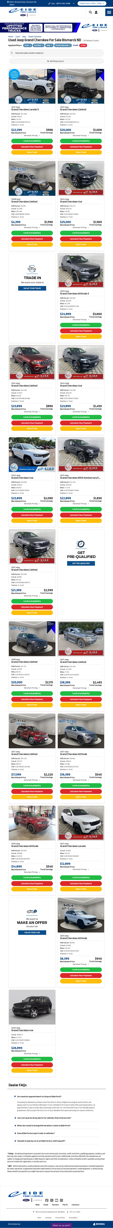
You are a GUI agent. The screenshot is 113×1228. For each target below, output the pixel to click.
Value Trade (32, 152)
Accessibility (73, 1218)
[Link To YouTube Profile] (56, 1200)
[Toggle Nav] (109, 12)
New (38, 1205)
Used (45, 1205)
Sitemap (48, 1218)
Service (55, 1205)
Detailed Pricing (31, 135)
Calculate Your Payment (32, 147)
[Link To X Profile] (51, 1200)
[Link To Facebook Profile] (47, 1200)
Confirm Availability (32, 141)
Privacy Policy (60, 1218)
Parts (65, 1205)
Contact (75, 1205)
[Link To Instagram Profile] (61, 1200)
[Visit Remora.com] (99, 1224)
